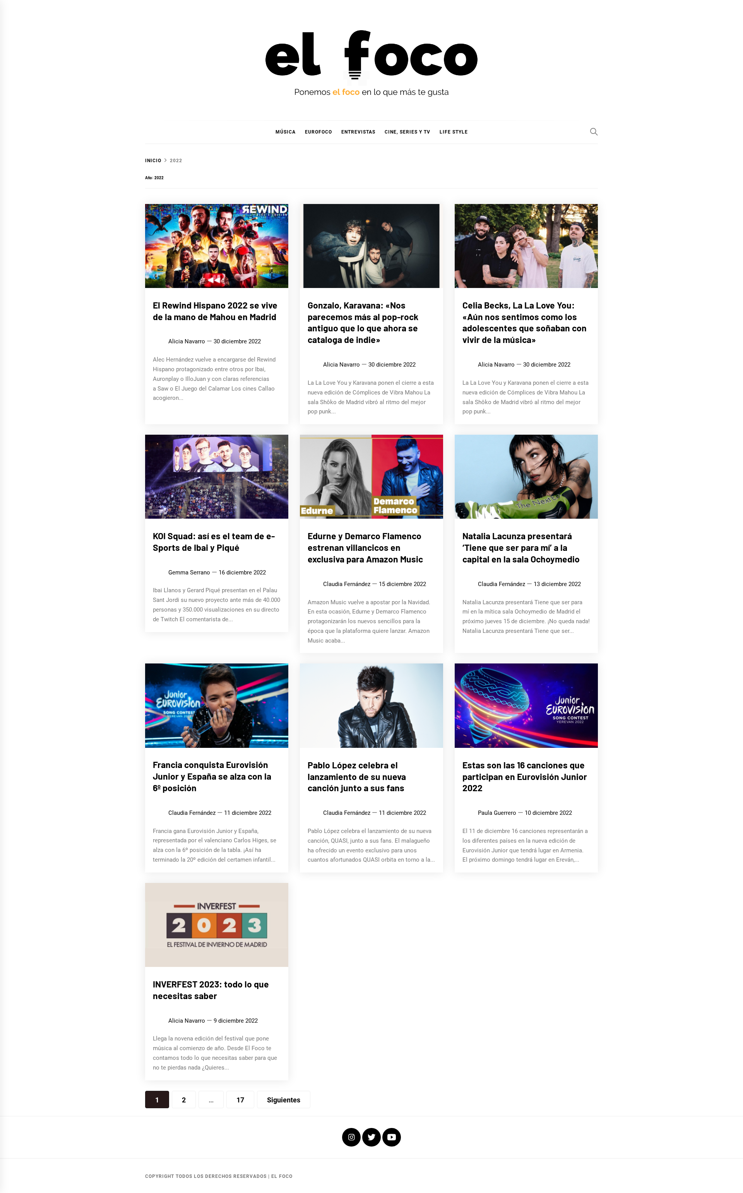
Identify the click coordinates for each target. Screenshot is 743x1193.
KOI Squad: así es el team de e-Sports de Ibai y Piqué (214, 541)
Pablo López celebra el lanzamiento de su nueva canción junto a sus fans (357, 776)
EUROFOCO (318, 132)
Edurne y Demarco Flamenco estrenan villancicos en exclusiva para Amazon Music (365, 547)
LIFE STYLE (454, 132)
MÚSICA (286, 132)
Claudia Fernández (346, 584)
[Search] (594, 131)
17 (240, 1100)
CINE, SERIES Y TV (407, 132)
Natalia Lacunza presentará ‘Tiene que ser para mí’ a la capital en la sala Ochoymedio (521, 547)
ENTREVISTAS (358, 132)
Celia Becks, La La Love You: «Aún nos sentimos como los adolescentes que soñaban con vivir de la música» (524, 322)
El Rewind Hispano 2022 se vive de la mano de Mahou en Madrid (215, 311)
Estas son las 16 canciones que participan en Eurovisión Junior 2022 (524, 776)
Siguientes (283, 1100)
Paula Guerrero (497, 812)
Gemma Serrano (189, 572)
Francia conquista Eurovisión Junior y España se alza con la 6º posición (212, 776)
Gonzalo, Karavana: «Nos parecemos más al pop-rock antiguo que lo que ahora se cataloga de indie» (363, 322)
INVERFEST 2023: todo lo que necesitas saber (211, 990)
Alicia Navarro (186, 341)
